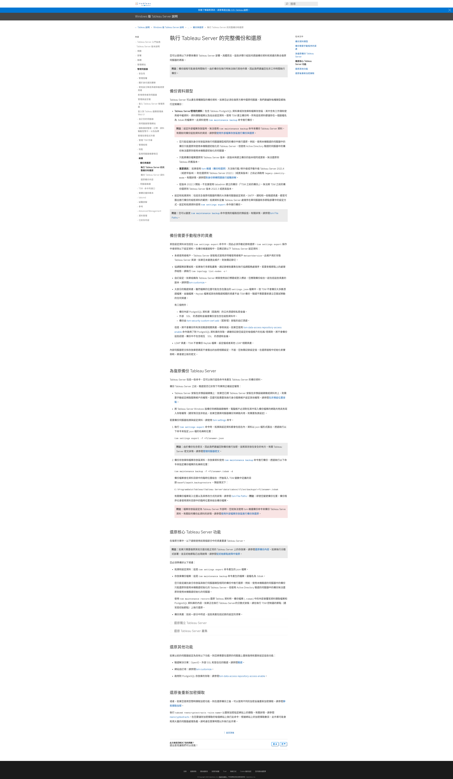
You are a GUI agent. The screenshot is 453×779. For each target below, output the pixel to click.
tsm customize (197, 282)
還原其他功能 (301, 69)
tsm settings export (213, 205)
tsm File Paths (239, 496)
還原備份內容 (262, 549)
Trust (224, 771)
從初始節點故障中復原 (228, 554)
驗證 (240, 662)
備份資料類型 (301, 41)
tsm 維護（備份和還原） (215, 168)
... (189, 27)
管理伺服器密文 (211, 451)
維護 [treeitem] (140, 158)
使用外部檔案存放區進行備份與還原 (235, 133)
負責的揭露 (215, 771)
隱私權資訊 (204, 771)
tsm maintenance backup (223, 120)
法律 (185, 771)
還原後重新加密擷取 (304, 73)
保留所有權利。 (223, 777)
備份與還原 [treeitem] (145, 163)
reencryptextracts (179, 717)
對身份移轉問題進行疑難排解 (221, 177)
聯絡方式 (233, 771)
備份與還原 (198, 27)
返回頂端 (230, 733)
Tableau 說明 (143, 27)
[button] (171, 623)
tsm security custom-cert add (203, 320)
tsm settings (219, 420)
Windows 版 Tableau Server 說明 (168, 27)
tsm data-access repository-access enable (242, 676)
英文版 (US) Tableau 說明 (236, 10)
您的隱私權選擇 (260, 771)
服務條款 (193, 771)
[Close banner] (450, 10)
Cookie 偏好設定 (245, 771)
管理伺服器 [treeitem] (142, 69)
